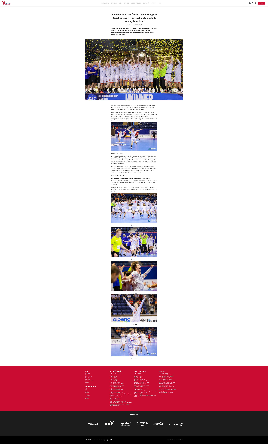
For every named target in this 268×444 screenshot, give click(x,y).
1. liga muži (112, 374)
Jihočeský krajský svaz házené (165, 376)
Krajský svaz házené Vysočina (165, 385)
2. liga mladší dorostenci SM (116, 389)
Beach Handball (89, 376)
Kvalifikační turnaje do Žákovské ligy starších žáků (121, 393)
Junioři (86, 391)
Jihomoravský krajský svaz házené (166, 386)
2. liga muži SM (113, 380)
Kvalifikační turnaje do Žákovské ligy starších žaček (145, 391)
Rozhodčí (87, 379)
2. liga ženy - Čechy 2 (139, 386)
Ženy (86, 389)
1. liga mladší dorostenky (140, 383)
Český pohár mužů (114, 395)
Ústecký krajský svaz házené (165, 379)
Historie (87, 374)
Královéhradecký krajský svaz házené (167, 382)
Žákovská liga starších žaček (140, 392)
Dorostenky (87, 395)
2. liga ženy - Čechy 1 (139, 376)
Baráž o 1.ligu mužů (114, 399)
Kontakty (87, 382)
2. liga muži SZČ (113, 377)
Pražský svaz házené (163, 373)
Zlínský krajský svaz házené (165, 391)
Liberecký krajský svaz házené (165, 380)
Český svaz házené (89, 380)
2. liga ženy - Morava (139, 377)
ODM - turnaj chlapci (114, 405)
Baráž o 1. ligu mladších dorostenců (118, 401)
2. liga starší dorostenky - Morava (141, 382)
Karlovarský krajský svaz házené (166, 392)
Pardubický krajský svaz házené (166, 383)
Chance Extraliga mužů (115, 373)
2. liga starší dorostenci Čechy (116, 383)
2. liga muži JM (113, 379)
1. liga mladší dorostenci (115, 386)
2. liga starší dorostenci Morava (117, 385)
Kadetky (87, 398)
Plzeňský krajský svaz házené (165, 377)
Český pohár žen (138, 389)
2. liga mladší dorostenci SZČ (116, 392)
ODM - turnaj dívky (138, 396)
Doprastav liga (137, 373)
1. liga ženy (136, 374)
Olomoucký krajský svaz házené (166, 388)
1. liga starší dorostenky (139, 379)
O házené (87, 373)
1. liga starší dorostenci (115, 382)
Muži (86, 388)
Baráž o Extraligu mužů (115, 398)
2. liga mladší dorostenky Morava (141, 388)
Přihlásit (261, 3)
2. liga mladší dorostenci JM (116, 388)
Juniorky (87, 392)
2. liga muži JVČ (113, 376)
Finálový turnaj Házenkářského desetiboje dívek (145, 395)
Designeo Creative (177, 439)
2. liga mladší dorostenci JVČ (116, 391)
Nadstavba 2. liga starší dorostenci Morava (119, 404)
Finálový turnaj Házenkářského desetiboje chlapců (121, 402)
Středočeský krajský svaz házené (166, 374)
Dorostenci (87, 394)
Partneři (87, 377)
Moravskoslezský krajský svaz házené (167, 389)
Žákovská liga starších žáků (116, 396)
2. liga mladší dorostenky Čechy (141, 385)
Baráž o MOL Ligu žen (139, 393)
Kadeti (86, 397)
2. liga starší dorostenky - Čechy (141, 380)
